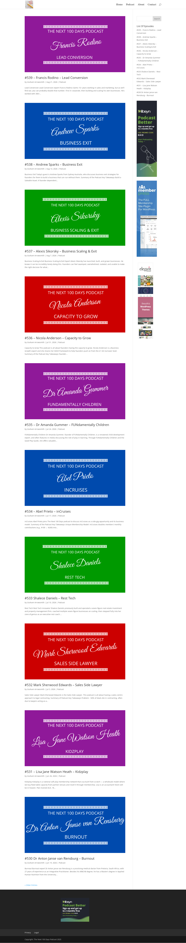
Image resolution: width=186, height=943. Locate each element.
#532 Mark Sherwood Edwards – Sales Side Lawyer (63, 685)
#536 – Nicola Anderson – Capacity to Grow (58, 338)
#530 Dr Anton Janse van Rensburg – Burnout (59, 858)
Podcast (130, 5)
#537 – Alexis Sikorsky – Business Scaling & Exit (61, 251)
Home (119, 5)
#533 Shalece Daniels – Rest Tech (50, 598)
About (141, 5)
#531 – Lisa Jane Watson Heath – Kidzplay (56, 771)
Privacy (28, 932)
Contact (152, 5)
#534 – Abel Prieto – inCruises (48, 511)
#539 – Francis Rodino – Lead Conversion (56, 77)
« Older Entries (31, 885)
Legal (36, 932)
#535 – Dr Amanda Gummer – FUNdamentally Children (67, 424)
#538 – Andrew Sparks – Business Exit (53, 164)
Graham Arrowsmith (35, 82)
